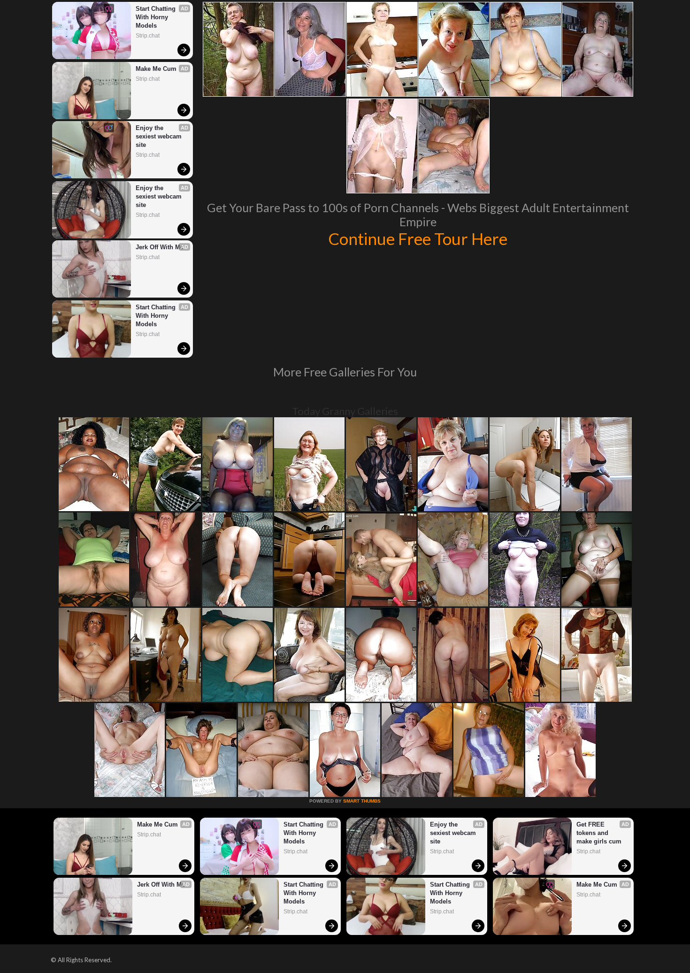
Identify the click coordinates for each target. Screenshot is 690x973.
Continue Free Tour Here (417, 238)
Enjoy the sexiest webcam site (160, 136)
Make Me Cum (156, 68)
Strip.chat (148, 35)
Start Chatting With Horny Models (156, 17)
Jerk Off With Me (160, 247)
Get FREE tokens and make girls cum (598, 833)
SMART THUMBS (362, 801)
